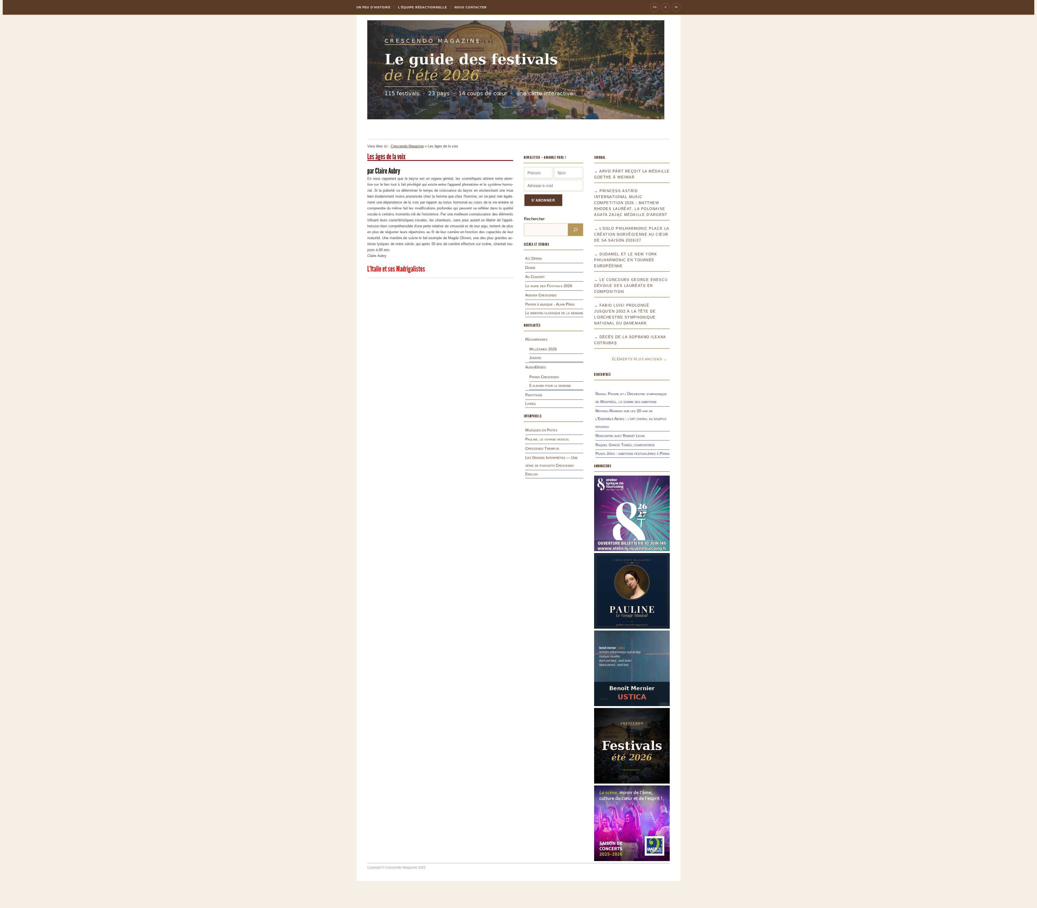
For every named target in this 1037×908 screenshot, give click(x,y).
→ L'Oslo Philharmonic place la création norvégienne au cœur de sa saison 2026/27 (631, 234)
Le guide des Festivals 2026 (548, 286)
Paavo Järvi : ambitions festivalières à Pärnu (632, 453)
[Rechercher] (575, 229)
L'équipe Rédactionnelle (422, 7)
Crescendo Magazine (407, 146)
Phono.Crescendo (544, 377)
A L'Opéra (533, 258)
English (531, 474)
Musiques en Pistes (541, 430)
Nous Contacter (470, 7)
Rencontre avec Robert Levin (620, 435)
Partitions (533, 395)
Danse (530, 267)
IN (676, 7)
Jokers (535, 357)
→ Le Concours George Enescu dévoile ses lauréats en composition (631, 286)
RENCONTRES (602, 374)
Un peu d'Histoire (373, 7)
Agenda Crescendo (541, 295)
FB (654, 7)
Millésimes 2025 (543, 349)
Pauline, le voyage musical (547, 439)
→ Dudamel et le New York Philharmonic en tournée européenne (625, 260)
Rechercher (534, 218)
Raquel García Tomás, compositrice (625, 445)
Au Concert (535, 277)
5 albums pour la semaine (550, 385)
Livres (530, 403)
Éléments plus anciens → (639, 359)
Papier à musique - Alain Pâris (550, 304)
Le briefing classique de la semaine (554, 313)
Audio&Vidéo (535, 367)
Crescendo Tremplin (542, 448)
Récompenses (536, 339)
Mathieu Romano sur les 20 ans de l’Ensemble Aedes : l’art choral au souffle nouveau (630, 419)
